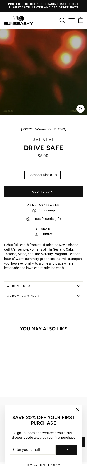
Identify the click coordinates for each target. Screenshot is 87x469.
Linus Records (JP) (46, 219)
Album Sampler (23, 295)
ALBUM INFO (19, 286)
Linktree (47, 234)
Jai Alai (43, 140)
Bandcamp (46, 210)
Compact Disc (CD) (43, 175)
